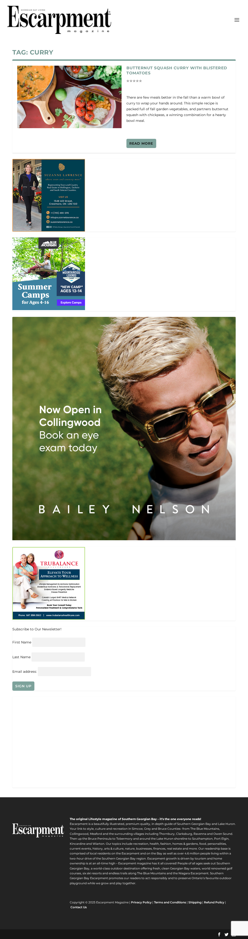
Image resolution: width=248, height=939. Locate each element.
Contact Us (78, 907)
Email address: (25, 671)
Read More (141, 143)
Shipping (195, 902)
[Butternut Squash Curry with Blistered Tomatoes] (69, 97)
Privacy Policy (141, 902)
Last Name (21, 657)
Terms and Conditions (170, 902)
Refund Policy (214, 902)
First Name (21, 642)
